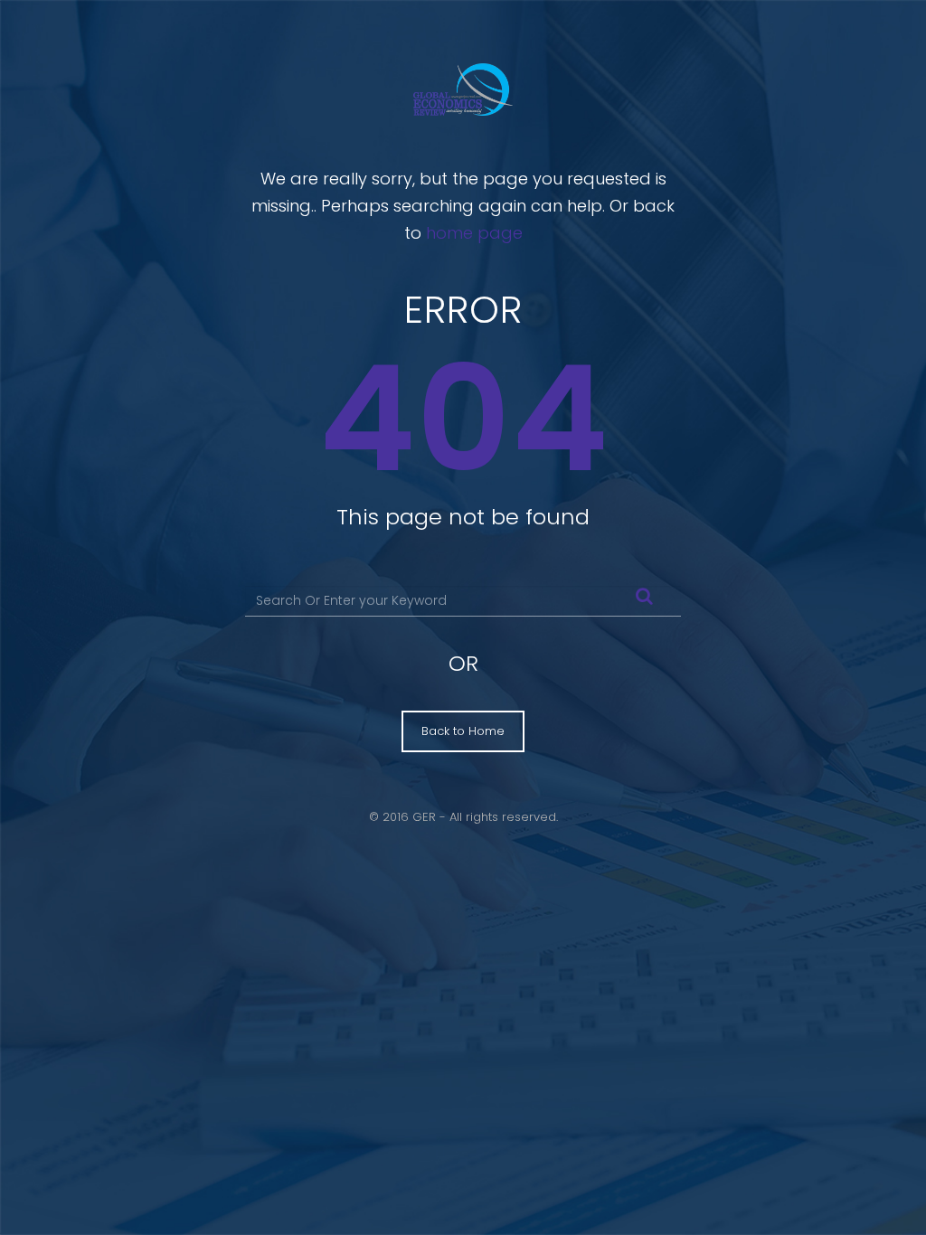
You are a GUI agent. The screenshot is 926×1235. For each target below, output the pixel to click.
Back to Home (463, 731)
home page (474, 233)
